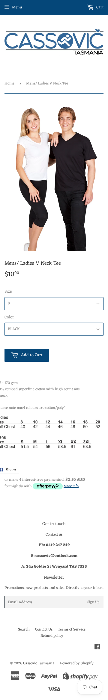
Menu (17, 7)
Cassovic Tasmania (39, 663)
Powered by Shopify (77, 663)
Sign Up (93, 602)
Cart (99, 7)
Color (9, 317)
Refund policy (51, 635)
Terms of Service (72, 629)
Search (24, 629)
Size (8, 291)
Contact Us (43, 629)
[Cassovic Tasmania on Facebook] (97, 647)
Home (9, 83)
